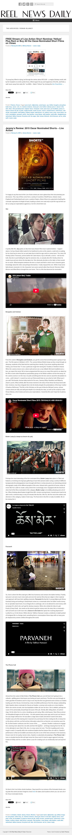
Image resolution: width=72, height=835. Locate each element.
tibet (38, 116)
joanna (61, 108)
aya (48, 105)
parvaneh (19, 114)
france (31, 108)
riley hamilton (30, 114)
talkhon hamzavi (17, 116)
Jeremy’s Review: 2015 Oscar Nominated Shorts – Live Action (35, 129)
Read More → (59, 84)
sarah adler (54, 114)
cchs (18, 107)
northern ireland (29, 112)
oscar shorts (60, 112)
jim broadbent (54, 108)
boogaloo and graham (60, 105)
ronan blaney (38, 114)
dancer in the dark (46, 816)
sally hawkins (46, 114)
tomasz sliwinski (44, 116)
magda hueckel (28, 110)
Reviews (33, 814)
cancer (14, 107)
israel (41, 108)
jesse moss (47, 108)
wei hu (60, 116)
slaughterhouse (62, 114)
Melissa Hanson (27, 45)
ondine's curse (49, 112)
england (27, 108)
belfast (51, 105)
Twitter (23, 4)
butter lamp (9, 107)
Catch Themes (65, 832)
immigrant (36, 108)
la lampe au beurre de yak (28, 818)
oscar (54, 112)
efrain (10, 108)
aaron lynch (28, 105)
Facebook (20, 4)
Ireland (19, 814)
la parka (21, 110)
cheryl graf (36, 107)
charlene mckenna (27, 107)
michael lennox (51, 110)
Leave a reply (36, 45)
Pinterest (27, 4)
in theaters (14, 814)
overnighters (12, 114)
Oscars (18, 105)
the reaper (33, 116)
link (53, 84)
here (34, 791)
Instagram (31, 4)
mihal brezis (59, 110)
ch (20, 107)
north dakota (21, 112)
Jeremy (24, 814)
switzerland (9, 116)
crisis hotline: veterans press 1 (47, 107)
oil (43, 112)
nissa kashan (13, 112)
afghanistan (35, 105)
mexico (44, 110)
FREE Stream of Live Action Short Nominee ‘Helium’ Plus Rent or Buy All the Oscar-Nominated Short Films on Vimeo (35, 41)
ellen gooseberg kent (18, 108)
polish (24, 114)
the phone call (26, 116)
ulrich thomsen (54, 116)
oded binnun (38, 112)
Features (13, 105)
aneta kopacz (42, 105)
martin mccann (37, 110)
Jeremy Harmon (27, 133)
